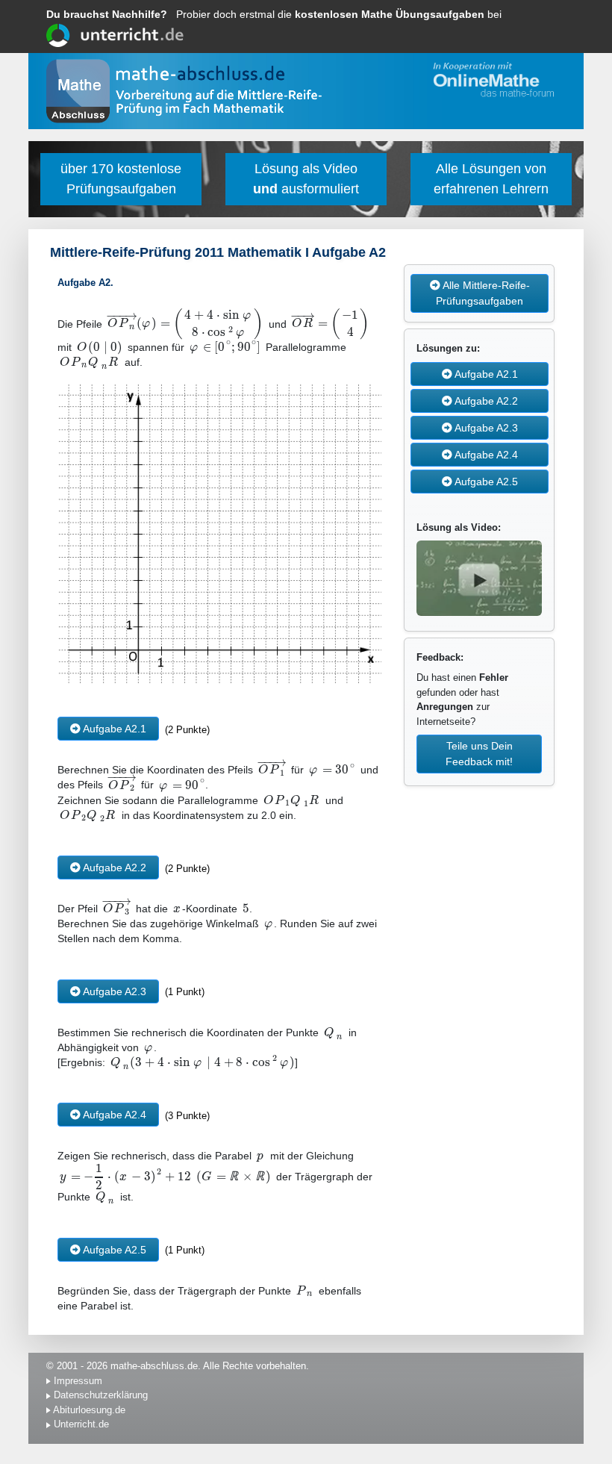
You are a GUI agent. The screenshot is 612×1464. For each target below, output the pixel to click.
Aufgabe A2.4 (113, 1115)
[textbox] (185, 323)
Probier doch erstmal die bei (274, 14)
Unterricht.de (81, 1424)
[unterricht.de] (115, 33)
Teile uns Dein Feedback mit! (479, 753)
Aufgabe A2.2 (113, 867)
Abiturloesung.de (89, 1409)
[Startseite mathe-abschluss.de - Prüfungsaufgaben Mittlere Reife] (78, 91)
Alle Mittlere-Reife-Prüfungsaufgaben (483, 293)
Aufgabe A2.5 (113, 1250)
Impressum (78, 1380)
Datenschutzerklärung (101, 1395)
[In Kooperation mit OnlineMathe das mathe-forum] (491, 79)
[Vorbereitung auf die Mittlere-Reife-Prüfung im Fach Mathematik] (219, 104)
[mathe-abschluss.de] (205, 74)
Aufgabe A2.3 (113, 991)
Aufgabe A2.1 (113, 729)
